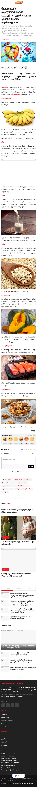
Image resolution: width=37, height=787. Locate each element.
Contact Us (4, 727)
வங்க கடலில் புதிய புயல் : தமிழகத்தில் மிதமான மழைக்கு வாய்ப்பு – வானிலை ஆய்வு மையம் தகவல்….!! (22, 611)
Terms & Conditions (7, 721)
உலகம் (3, 736)
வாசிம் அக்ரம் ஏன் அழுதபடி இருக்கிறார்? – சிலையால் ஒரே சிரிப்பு (23, 668)
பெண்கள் (4, 87)
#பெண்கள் (8, 480)
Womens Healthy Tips (20, 483)
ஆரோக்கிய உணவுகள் (8, 486)
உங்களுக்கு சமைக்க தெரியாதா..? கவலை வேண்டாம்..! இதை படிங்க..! (17, 574)
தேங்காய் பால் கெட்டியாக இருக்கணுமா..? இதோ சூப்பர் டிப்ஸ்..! (17, 510)
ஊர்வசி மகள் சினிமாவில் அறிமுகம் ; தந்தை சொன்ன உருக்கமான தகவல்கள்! (22, 661)
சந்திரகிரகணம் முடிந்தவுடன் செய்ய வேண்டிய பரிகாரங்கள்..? (21, 618)
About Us (4, 715)
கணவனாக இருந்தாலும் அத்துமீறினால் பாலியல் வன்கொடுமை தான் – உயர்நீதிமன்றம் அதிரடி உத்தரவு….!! (22, 603)
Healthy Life (27, 480)
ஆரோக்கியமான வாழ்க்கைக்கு (10, 489)
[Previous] (16, 583)
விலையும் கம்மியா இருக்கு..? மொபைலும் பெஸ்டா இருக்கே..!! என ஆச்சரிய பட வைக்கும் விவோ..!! (22, 595)
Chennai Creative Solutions (27, 783)
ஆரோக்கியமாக (16, 94)
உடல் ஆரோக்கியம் (26, 489)
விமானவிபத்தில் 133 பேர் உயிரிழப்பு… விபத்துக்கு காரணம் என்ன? (21, 654)
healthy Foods (18, 480)
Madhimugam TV (9, 783)
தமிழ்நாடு (4, 742)
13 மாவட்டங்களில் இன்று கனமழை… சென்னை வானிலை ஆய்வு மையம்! (18, 647)
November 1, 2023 (16, 39)
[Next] (20, 583)
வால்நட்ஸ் (5, 492)
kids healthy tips (7, 483)
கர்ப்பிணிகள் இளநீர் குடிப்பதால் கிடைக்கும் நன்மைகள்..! (17, 542)
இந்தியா (3, 739)
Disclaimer (4, 724)
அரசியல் (4, 745)
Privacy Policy (5, 718)
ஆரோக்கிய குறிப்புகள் (23, 486)
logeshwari (6, 39)
